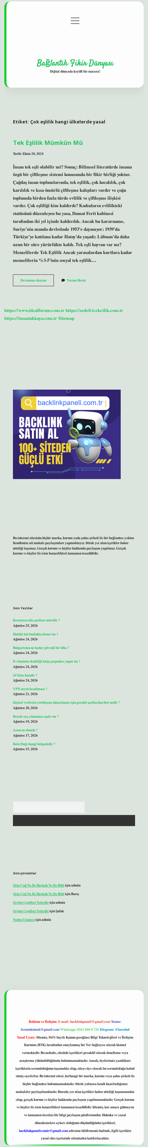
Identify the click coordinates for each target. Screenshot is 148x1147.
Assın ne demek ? (25, 729)
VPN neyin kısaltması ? (30, 688)
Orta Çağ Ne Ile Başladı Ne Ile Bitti (38, 885)
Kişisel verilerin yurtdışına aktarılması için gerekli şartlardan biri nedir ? (66, 702)
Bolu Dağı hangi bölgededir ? (34, 743)
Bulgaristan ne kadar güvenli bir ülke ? (41, 647)
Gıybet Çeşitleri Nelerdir (31, 902)
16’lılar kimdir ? (25, 675)
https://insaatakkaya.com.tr (30, 318)
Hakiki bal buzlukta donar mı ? (35, 633)
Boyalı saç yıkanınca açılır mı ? (36, 716)
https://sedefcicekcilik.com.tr (94, 310)
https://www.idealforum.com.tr (34, 310)
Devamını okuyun (37, 281)
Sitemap (66, 318)
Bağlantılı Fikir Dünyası (75, 63)
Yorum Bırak (76, 280)
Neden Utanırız (24, 919)
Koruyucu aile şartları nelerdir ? (36, 620)
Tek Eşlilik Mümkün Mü (48, 142)
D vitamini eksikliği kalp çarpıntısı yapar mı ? (46, 661)
